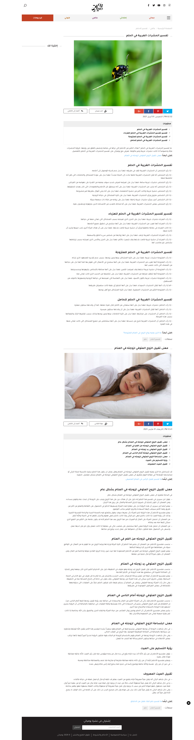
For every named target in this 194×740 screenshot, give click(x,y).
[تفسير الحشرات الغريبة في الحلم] (117, 73)
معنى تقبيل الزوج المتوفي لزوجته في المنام (142, 156)
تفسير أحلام (155, 339)
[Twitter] (154, 5)
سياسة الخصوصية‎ (119, 735)
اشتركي (77, 727)
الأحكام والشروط (100, 735)
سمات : (168, 339)
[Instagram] (164, 5)
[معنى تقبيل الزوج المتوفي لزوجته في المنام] (117, 386)
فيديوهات (37, 18)
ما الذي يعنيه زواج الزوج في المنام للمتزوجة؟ (142, 333)
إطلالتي (123, 18)
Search (25, 5)
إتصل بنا (133, 735)
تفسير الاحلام (142, 29)
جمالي (152, 18)
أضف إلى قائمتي (74, 111)
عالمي (95, 18)
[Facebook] (148, 5)
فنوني (67, 18)
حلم (145, 339)
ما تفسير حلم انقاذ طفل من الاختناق (146, 702)
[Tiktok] (170, 5)
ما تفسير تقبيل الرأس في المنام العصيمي (144, 479)
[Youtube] (159, 5)
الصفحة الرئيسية (165, 29)
